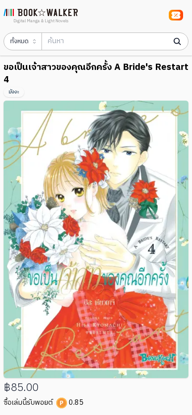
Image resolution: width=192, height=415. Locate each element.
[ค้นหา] (177, 41)
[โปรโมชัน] (176, 15)
